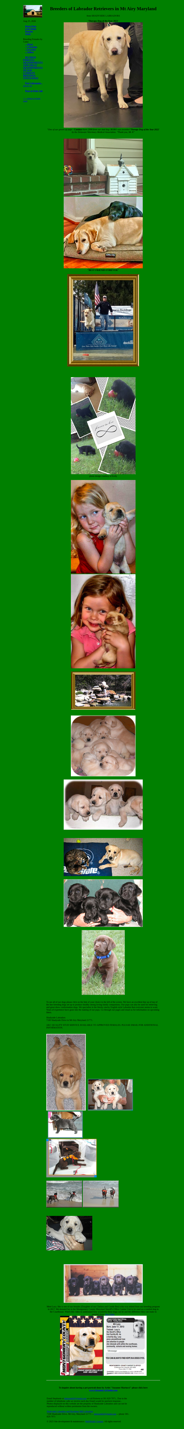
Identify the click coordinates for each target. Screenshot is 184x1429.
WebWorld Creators (94, 1421)
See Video (110, 1314)
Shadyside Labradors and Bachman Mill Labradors (70, 1411)
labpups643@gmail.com (75, 1398)
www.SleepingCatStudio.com (103, 1390)
